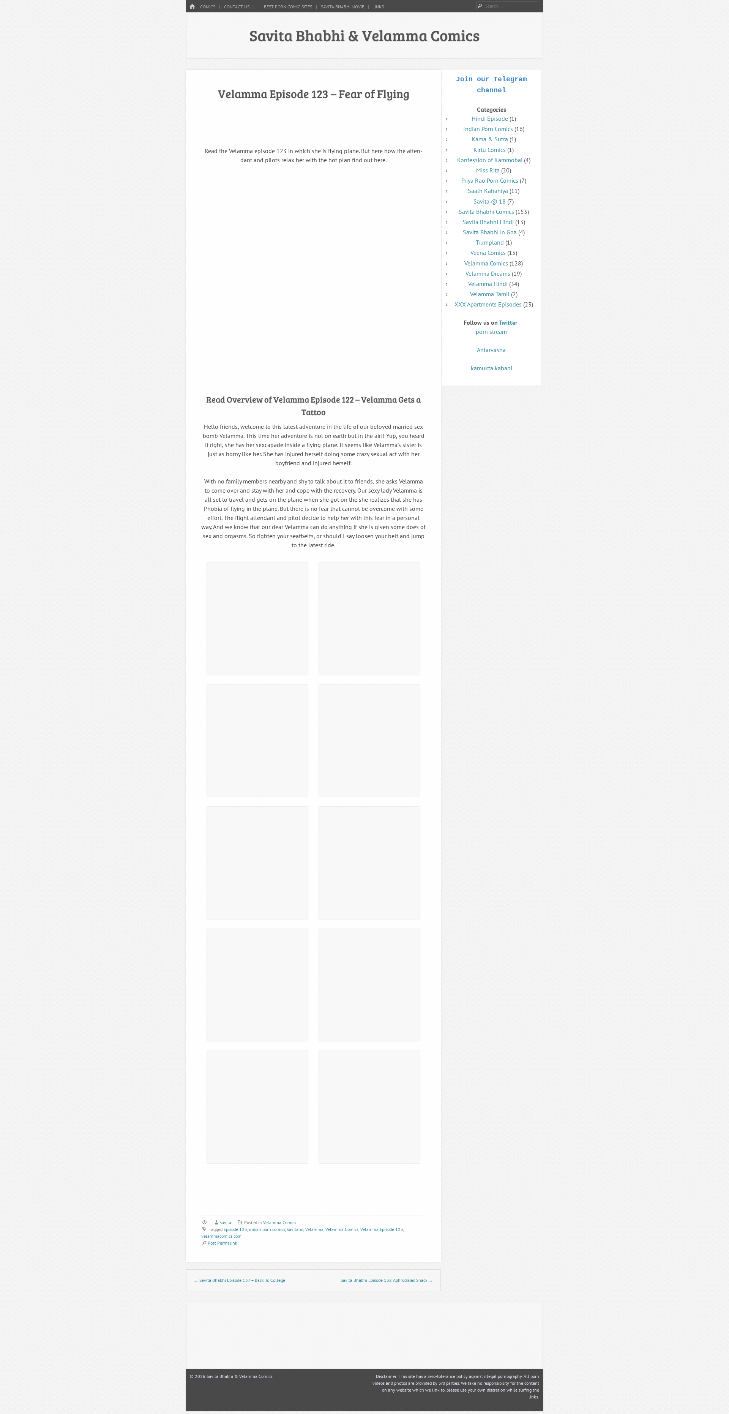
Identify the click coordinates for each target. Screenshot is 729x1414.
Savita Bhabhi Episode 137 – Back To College (239, 1280)
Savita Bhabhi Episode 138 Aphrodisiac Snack (387, 1280)
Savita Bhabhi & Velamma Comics (364, 35)
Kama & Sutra (490, 139)
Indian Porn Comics (488, 129)
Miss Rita (488, 170)
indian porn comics (267, 1229)
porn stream (491, 331)
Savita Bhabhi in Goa (490, 232)
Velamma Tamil (490, 294)
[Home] (192, 6)
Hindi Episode (490, 118)
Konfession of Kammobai (489, 160)
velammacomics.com (221, 1236)
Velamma (314, 1229)
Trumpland (490, 242)
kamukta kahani (491, 368)
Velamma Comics (279, 1222)
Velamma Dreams (487, 273)
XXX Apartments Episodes (488, 304)
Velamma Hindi (488, 284)
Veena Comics (488, 252)
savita (225, 1222)
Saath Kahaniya (488, 190)
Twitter (508, 322)
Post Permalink (222, 1243)
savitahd (295, 1229)
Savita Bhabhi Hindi (488, 222)
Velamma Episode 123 (381, 1229)
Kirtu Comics (489, 149)
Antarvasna (491, 350)
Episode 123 (235, 1229)
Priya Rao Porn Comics (489, 180)
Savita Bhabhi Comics (486, 211)
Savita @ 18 (489, 201)
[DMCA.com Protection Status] (408, 1362)
